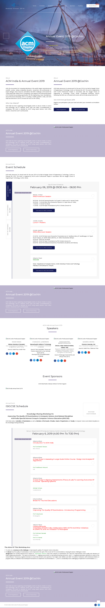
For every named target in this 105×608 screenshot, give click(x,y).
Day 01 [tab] (9, 191)
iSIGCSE (58, 5)
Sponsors (72, 5)
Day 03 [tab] (9, 229)
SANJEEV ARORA (64, 342)
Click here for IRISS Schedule (44, 210)
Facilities (80, 5)
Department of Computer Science (75, 54)
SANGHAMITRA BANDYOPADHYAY (40, 342)
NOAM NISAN (88, 342)
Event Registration (61, 109)
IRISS (65, 5)
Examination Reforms (40, 553)
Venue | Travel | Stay (79, 109)
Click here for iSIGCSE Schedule (44, 270)
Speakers (50, 5)
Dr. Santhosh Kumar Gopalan (63, 43)
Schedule (42, 5)
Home (34, 5)
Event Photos (93, 5)
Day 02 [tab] (9, 210)
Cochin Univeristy (53, 54)
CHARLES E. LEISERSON (16, 342)
